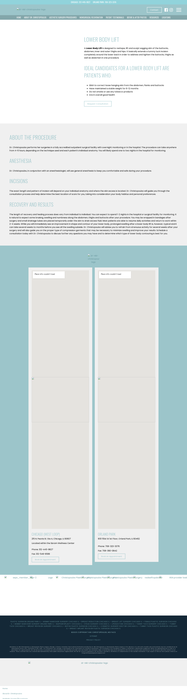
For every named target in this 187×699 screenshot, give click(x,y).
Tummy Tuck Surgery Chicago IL (152, 624)
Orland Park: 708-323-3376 (104, 2)
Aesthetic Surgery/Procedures (63, 17)
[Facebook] (166, 10)
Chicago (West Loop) (46, 534)
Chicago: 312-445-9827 (80, 2)
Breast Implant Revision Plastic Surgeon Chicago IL (95, 628)
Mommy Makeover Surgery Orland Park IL (34, 624)
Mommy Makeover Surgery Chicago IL (61, 621)
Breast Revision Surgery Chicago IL (45, 626)
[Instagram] (171, 10)
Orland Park (107, 534)
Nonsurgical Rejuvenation (91, 17)
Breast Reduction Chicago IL (95, 621)
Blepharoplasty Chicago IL (69, 624)
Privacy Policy (93, 640)
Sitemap (93, 636)
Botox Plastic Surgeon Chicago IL (82, 626)
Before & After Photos (137, 17)
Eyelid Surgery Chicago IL (97, 624)
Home (19, 17)
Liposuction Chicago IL (123, 624)
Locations (166, 17)
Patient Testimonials (115, 17)
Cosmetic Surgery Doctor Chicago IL (119, 626)
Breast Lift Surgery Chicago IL (127, 621)
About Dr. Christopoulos (35, 17)
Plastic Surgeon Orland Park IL (26, 621)
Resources (154, 17)
